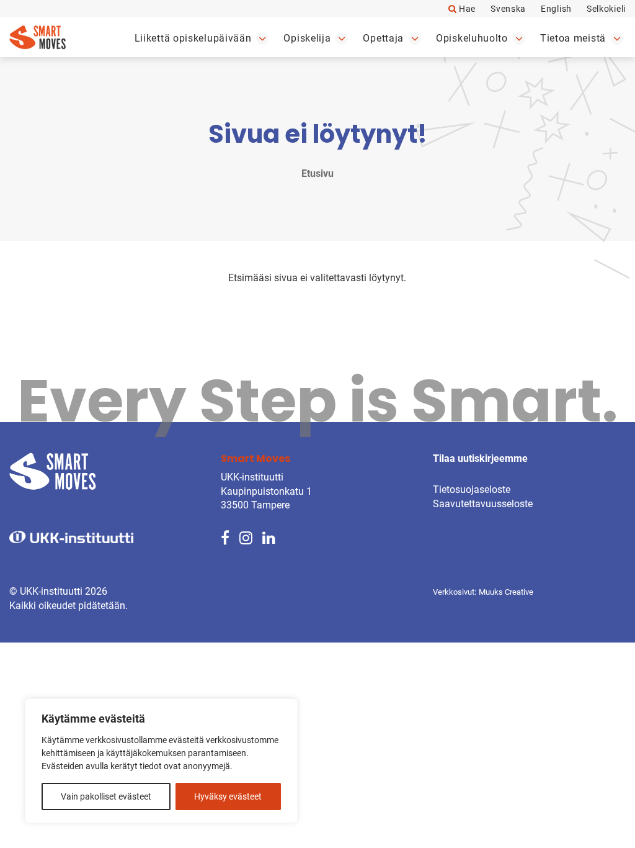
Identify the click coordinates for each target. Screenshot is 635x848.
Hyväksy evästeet (228, 796)
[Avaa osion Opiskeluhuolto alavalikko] (519, 38)
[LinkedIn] (268, 537)
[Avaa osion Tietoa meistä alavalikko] (617, 38)
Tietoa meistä (573, 38)
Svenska (508, 8)
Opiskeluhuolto (472, 38)
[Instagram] (245, 537)
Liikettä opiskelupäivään (193, 38)
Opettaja (383, 38)
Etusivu (317, 173)
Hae (466, 8)
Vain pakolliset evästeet (106, 796)
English (556, 8)
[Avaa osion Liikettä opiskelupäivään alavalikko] (262, 38)
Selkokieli (606, 8)
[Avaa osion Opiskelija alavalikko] (341, 38)
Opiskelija (307, 38)
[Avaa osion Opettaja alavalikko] (415, 38)
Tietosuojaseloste (471, 489)
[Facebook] (225, 537)
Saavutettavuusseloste (483, 504)
